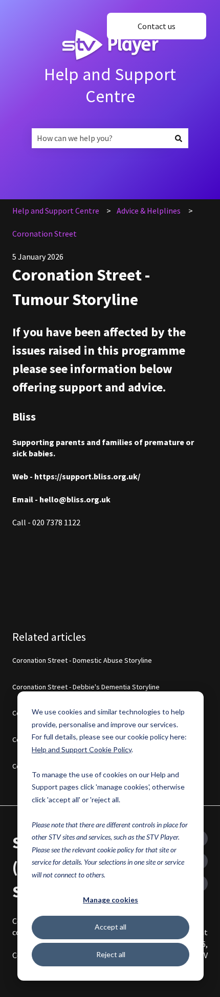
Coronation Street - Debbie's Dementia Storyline (86, 686)
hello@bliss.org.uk (75, 499)
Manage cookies (110, 899)
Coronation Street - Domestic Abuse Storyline (82, 660)
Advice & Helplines (149, 210)
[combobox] (100, 138)
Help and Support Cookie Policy (81, 749)
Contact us (156, 26)
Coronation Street (44, 233)
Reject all (110, 954)
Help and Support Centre (110, 85)
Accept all (110, 926)
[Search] (178, 138)
